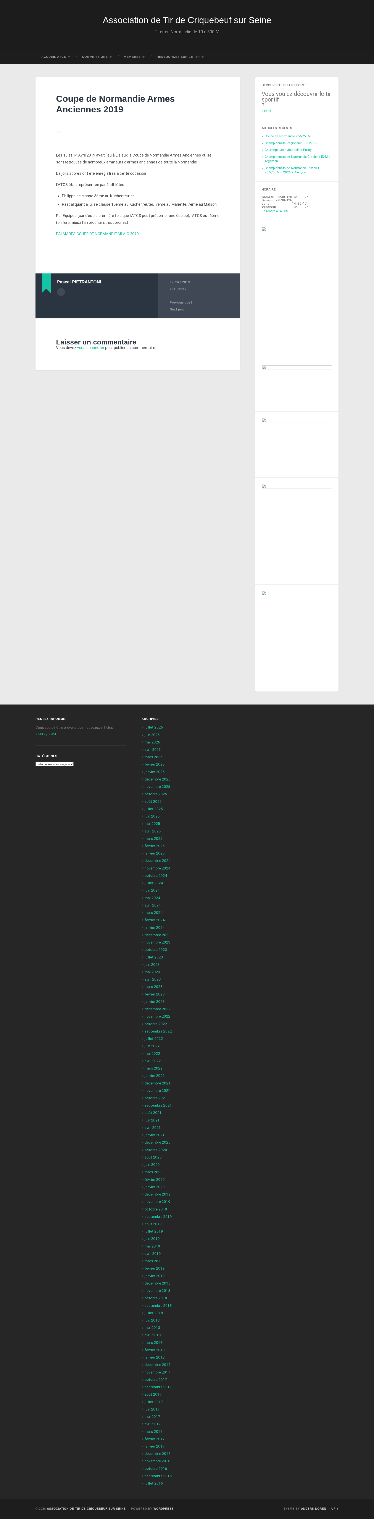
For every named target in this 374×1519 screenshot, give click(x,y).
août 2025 (153, 801)
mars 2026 (154, 757)
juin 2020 (152, 1164)
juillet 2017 (154, 1402)
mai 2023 (152, 972)
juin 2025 (152, 816)
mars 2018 (154, 1342)
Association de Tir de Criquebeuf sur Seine (187, 20)
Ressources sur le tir (178, 56)
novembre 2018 (157, 1290)
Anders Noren (313, 1508)
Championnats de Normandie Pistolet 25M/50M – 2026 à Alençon (292, 170)
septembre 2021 (158, 1105)
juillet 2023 (154, 957)
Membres (132, 56)
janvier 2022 (155, 1075)
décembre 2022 (158, 1009)
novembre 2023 (157, 942)
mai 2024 (152, 898)
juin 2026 (152, 735)
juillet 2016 (154, 1483)
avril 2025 (153, 831)
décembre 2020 (158, 1142)
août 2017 (153, 1394)
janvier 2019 (155, 1276)
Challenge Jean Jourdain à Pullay (288, 150)
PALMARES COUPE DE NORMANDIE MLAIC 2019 (97, 233)
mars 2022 (154, 1068)
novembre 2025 (157, 786)
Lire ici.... (268, 111)
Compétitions (95, 56)
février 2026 (155, 764)
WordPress (163, 1508)
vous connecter (90, 347)
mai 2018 (152, 1327)
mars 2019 (154, 1261)
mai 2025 (152, 823)
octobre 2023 (156, 949)
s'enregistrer (45, 733)
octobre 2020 (156, 1150)
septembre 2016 (158, 1476)
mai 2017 (152, 1416)
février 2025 (155, 846)
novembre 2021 (157, 1090)
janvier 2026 (155, 772)
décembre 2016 (158, 1453)
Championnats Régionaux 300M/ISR (291, 143)
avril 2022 (153, 1061)
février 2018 (155, 1350)
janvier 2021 (155, 1135)
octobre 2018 (156, 1298)
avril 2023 (153, 979)
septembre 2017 (158, 1387)
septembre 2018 (158, 1305)
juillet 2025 (154, 809)
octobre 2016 (156, 1468)
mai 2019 (152, 1246)
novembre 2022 (157, 1016)
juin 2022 (152, 1046)
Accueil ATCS (53, 56)
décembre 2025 (158, 779)
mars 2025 (154, 838)
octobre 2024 (156, 875)
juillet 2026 (154, 727)
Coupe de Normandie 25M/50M (288, 136)
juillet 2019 (154, 1231)
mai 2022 (152, 1053)
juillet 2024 (154, 883)
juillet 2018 (154, 1313)
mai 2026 (152, 742)
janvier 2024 (155, 927)
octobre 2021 (156, 1098)
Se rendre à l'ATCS (275, 211)
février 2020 (155, 1179)
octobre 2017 (156, 1379)
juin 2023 (152, 964)
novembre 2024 (157, 868)
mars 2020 (154, 1172)
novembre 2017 (157, 1372)
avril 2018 (153, 1335)
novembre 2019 (157, 1201)
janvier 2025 (155, 853)
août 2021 (153, 1112)
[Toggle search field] (331, 57)
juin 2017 (152, 1409)
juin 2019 (152, 1238)
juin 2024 (152, 890)
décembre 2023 (158, 935)
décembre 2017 (158, 1364)
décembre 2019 (158, 1194)
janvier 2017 (155, 1446)
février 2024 (155, 920)
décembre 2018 (158, 1283)
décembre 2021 (158, 1083)
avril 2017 (153, 1424)
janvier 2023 (155, 1001)
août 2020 (153, 1157)
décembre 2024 (158, 860)
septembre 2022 (158, 1031)
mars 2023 (154, 986)
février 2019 (155, 1268)
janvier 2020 (155, 1187)
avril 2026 (153, 749)
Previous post (181, 302)
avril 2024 (153, 905)
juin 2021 (152, 1120)
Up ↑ (335, 1508)
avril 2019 (153, 1253)
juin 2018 (152, 1320)
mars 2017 (154, 1431)
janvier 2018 (155, 1357)
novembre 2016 (157, 1461)
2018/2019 (178, 289)
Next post (178, 309)
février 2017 (155, 1439)
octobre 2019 (156, 1209)
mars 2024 (154, 912)
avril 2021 (153, 1127)
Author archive (61, 292)
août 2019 (153, 1224)
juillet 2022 (154, 1038)
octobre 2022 (156, 1024)
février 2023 (155, 994)
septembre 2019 (158, 1216)
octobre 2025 (156, 794)
